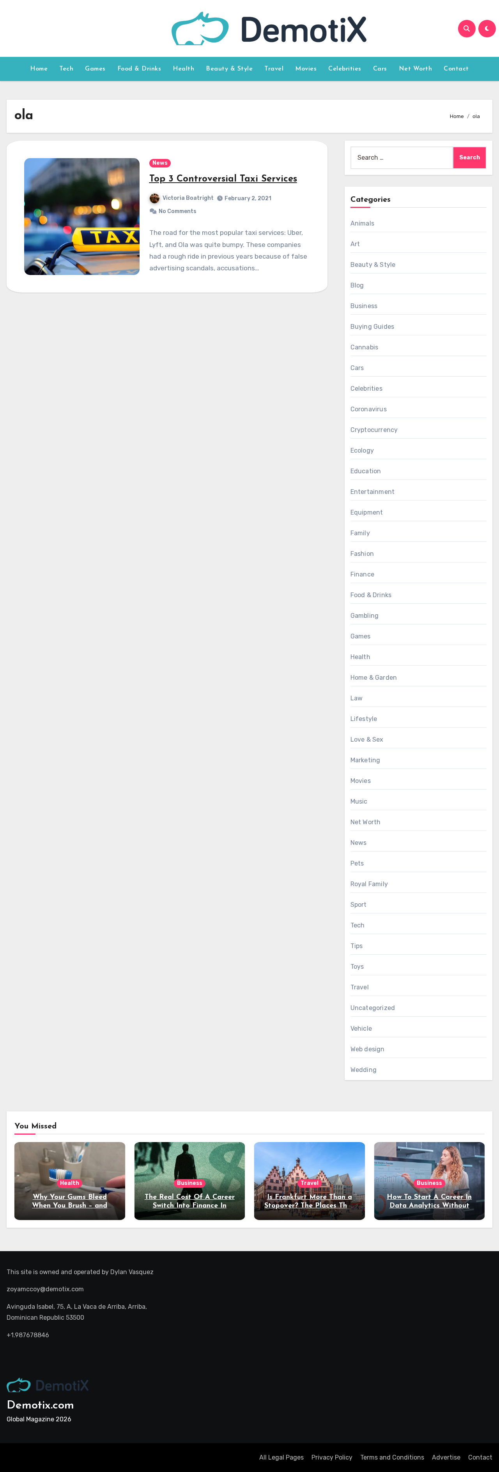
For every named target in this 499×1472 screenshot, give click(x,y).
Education (365, 471)
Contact (456, 69)
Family (360, 533)
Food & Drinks (139, 69)
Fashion (362, 553)
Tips (356, 946)
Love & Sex (367, 739)
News (160, 163)
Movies (306, 69)
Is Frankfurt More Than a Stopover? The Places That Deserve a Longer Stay (309, 1206)
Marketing (365, 760)
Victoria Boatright (188, 198)
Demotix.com (40, 1406)
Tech (66, 69)
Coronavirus (368, 409)
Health (183, 69)
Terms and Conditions (392, 1457)
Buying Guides (372, 326)
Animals (362, 223)
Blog (357, 285)
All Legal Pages (281, 1457)
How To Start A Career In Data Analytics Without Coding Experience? (429, 1206)
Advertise (446, 1457)
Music (359, 801)
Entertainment (372, 491)
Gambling (364, 615)
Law (356, 698)
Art (355, 244)
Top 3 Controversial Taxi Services (223, 179)
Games (95, 69)
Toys (357, 966)
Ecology (362, 450)
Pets (357, 863)
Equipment (366, 512)
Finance (362, 574)
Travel (273, 69)
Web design (367, 1049)
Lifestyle (363, 719)
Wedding (363, 1070)
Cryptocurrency (374, 430)
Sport (358, 904)
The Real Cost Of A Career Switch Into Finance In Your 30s (190, 1206)
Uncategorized (372, 1008)
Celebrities (344, 69)
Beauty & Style (229, 69)
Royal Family (369, 884)
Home (39, 69)
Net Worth (415, 69)
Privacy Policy (331, 1457)
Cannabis (364, 347)
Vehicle (361, 1028)
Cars (380, 69)
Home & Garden (373, 677)
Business (364, 306)
